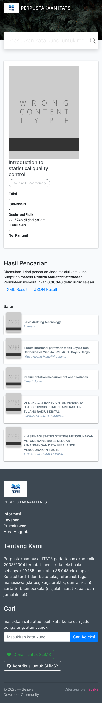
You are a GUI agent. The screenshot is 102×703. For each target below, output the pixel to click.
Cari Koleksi (84, 636)
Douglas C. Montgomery (29, 183)
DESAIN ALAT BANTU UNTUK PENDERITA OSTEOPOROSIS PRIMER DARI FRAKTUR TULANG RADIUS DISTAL (53, 407)
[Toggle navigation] (91, 8)
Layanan (11, 519)
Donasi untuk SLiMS (32, 654)
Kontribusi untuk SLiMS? (35, 665)
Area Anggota (17, 531)
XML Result (17, 289)
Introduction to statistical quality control (28, 168)
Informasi (12, 513)
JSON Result (45, 289)
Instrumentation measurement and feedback (56, 377)
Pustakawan (15, 525)
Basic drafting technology (42, 322)
